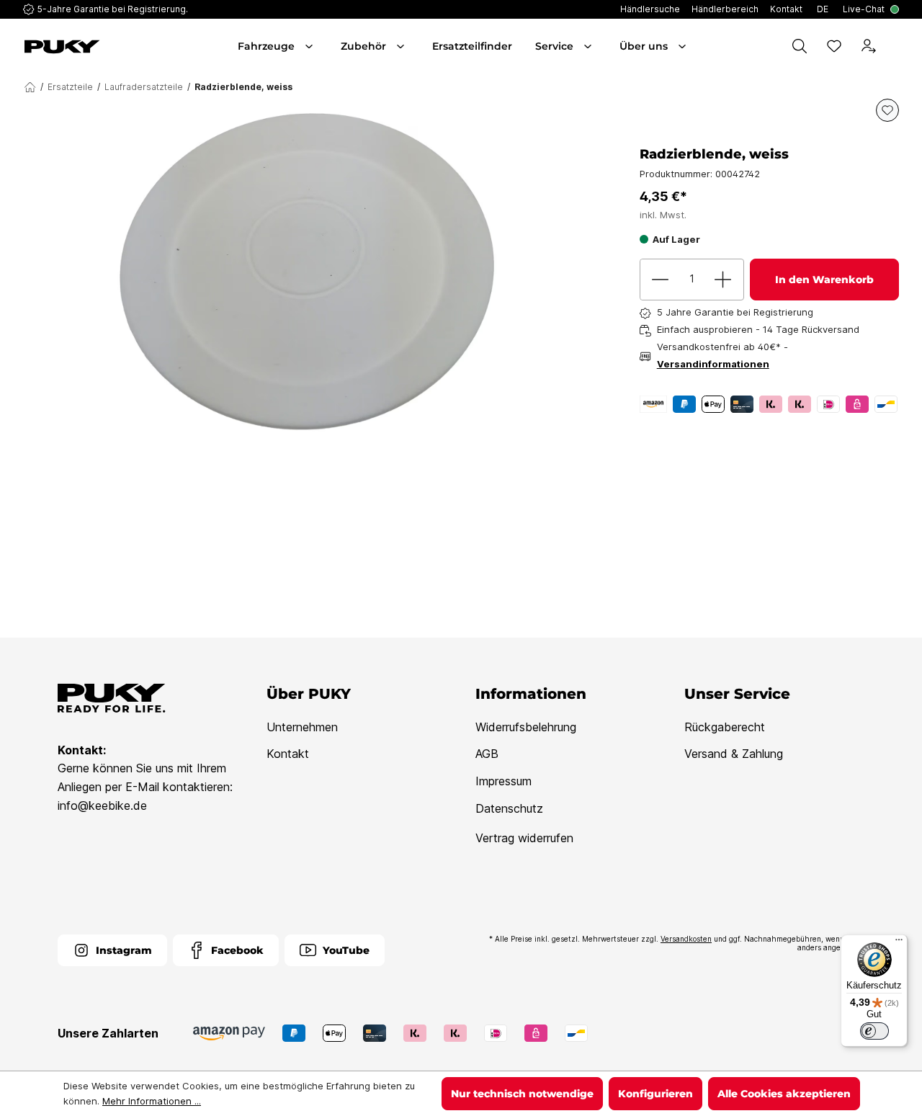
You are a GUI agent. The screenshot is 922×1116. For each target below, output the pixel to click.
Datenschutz (509, 808)
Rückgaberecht (724, 727)
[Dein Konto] (869, 46)
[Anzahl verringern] (660, 279)
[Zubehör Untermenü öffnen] (402, 46)
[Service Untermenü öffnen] (589, 46)
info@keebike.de (102, 805)
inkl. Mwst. (663, 214)
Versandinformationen (713, 364)
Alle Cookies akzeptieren (784, 1093)
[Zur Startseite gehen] (91, 46)
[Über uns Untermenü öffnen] (684, 46)
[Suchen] (799, 46)
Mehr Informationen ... (151, 1101)
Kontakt (288, 753)
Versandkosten (686, 938)
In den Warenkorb (824, 279)
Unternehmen (302, 727)
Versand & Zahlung (733, 753)
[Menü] (899, 943)
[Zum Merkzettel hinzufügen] (887, 110)
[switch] (874, 1031)
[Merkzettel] (834, 46)
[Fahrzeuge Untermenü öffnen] (310, 46)
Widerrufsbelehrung (525, 727)
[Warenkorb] (896, 46)
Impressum (503, 781)
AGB (486, 753)
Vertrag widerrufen (524, 838)
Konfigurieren (655, 1093)
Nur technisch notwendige (522, 1093)
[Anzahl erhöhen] (723, 279)
